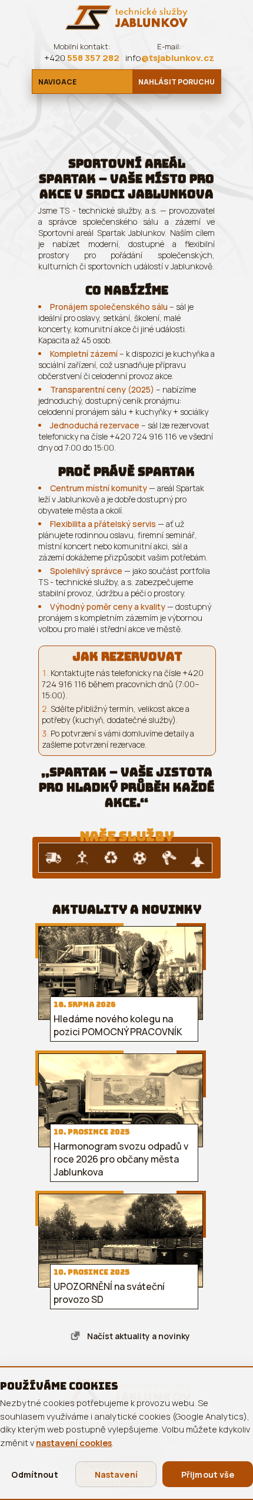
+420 (81, 58)
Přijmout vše (208, 1474)
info (169, 58)
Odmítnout (34, 1474)
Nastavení (116, 1474)
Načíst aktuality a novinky (138, 1336)
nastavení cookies (74, 1442)
